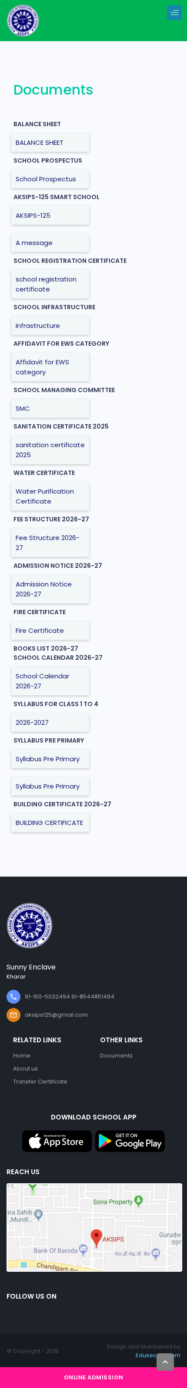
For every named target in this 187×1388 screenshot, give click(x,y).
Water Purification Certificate (45, 496)
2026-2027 (32, 722)
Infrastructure (38, 325)
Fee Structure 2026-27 (48, 542)
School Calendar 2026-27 (42, 681)
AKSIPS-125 (33, 215)
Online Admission (94, 1377)
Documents (116, 1055)
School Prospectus (46, 178)
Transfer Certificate (40, 1081)
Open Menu (176, 13)
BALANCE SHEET (39, 142)
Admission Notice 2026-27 (44, 589)
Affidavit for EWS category (42, 366)
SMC (23, 408)
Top (165, 1362)
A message (34, 242)
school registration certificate (46, 284)
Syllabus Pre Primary (48, 758)
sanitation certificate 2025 (50, 449)
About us (25, 1068)
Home (21, 1055)
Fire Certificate (40, 630)
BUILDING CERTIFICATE (49, 822)
